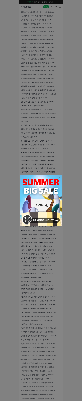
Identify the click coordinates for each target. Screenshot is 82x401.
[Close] (59, 177)
